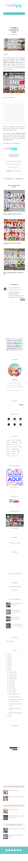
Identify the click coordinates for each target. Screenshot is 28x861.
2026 (8, 654)
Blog (13, 440)
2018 (8, 670)
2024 (8, 658)
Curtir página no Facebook (14, 543)
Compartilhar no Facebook (14, 161)
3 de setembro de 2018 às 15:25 (15, 289)
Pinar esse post (15, 167)
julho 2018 (11, 680)
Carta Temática (18, 440)
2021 (8, 664)
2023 (8, 660)
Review (8, 453)
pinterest (14, 426)
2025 (8, 656)
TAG (18, 453)
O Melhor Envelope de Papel (14, 694)
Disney (8, 446)
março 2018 (11, 688)
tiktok (9, 426)
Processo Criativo (17, 170)
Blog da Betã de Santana (14, 586)
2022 (8, 662)
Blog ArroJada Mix (13, 295)
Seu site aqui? (14, 590)
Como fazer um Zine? (13, 790)
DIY (11, 446)
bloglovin (20, 426)
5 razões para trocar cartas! (12, 243)
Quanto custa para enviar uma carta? (17, 828)
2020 (8, 666)
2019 (8, 668)
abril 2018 (11, 686)
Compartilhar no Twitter (14, 164)
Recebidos (13, 451)
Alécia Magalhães (14, 287)
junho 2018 (11, 682)
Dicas (17, 444)
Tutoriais (8, 455)
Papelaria (8, 449)
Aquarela (8, 440)
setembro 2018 (12, 678)
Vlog (17, 455)
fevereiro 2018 (12, 690)
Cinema (20, 442)
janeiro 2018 (11, 692)
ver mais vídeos (14, 528)
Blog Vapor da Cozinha (17, 297)
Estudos (15, 446)
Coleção (13, 444)
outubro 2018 (11, 676)
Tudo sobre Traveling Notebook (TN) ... (13, 273)
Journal (20, 446)
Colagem (8, 444)
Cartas (11, 170)
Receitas (18, 451)
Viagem (13, 455)
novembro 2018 (12, 674)
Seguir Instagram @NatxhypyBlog (14, 573)
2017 (8, 716)
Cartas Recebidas (14, 442)
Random (8, 451)
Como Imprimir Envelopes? (14, 696)
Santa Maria (13, 453)
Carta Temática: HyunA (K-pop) (12, 214)
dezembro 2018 (12, 672)
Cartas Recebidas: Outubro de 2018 (16, 796)
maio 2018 (11, 684)
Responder (23, 299)
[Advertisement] (15, 21)
